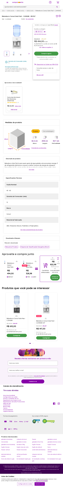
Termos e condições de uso (11, 398)
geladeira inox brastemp (8, 444)
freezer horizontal (22, 449)
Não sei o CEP (40, 75)
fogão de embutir (37, 447)
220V (34, 277)
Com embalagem (48, 131)
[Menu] (7, 2)
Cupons (5, 408)
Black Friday (6, 406)
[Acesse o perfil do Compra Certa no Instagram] (59, 404)
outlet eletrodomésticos (38, 449)
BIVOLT (10, 277)
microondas (4, 442)
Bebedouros (20, 10)
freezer (34, 439)
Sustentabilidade (8, 409)
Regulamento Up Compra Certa (12, 400)
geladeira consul (52, 439)
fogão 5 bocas (52, 444)
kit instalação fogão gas (24, 459)
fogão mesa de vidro (23, 447)
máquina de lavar (22, 439)
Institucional (6, 405)
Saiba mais (18, 106)
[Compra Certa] (29, 2)
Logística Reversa (8, 411)
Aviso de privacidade (9, 395)
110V (28, 277)
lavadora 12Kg (21, 444)
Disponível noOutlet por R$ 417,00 (47, 64)
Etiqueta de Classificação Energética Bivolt (35, 247)
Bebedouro (30, 10)
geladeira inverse (21, 442)
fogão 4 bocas (36, 444)
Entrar (50, 2)
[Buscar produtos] (57, 6)
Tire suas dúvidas (10, 390)
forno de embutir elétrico (54, 454)
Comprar (16, 335)
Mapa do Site (7, 403)
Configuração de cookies (25, 484)
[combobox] (31, 6)
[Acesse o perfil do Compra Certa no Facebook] (54, 404)
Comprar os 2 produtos (55, 277)
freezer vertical (5, 449)
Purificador (10, 10)
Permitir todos (40, 484)
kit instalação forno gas (54, 459)
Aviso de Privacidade (39, 376)
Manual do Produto (11, 247)
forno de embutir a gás (7, 459)
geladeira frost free (37, 442)
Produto (35, 131)
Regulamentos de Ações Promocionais (14, 401)
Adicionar (14, 109)
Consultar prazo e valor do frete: (45, 69)
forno (49, 447)
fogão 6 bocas (5, 447)
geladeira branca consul (54, 442)
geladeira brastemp (6, 439)
